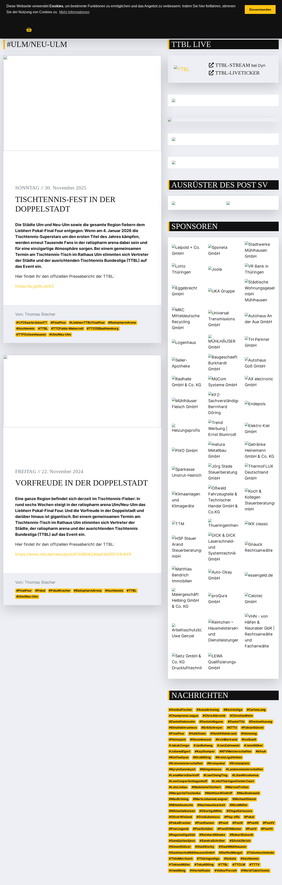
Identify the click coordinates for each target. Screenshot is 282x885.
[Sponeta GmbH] (228, 203)
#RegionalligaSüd (182, 834)
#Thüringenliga (208, 858)
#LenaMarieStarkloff (184, 775)
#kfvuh (261, 751)
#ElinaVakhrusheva (183, 727)
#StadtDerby (204, 846)
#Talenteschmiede (260, 852)
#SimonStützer (180, 846)
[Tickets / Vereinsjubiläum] (223, 100)
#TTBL (43, 328)
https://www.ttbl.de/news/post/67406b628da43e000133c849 (73, 554)
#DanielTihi (236, 721)
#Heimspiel (177, 739)
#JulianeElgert (179, 751)
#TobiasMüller (179, 864)
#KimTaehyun (179, 757)
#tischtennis (25, 328)
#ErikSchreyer (212, 727)
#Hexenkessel (200, 739)
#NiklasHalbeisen (182, 811)
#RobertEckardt (241, 834)
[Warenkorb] (29, 30)
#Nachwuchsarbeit (211, 805)
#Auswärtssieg (208, 709)
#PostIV (269, 823)
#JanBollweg (203, 745)
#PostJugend (179, 829)
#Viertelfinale (200, 870)
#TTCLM (238, 864)
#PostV (251, 829)
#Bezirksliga (233, 709)
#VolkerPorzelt (226, 870)
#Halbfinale (197, 733)
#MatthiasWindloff (218, 793)
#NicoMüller (239, 805)
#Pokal (40, 590)
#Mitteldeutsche (181, 805)
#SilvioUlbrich (240, 840)
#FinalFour (58, 322)
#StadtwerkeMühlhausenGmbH (192, 852)
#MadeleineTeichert (206, 787)
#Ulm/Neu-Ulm (60, 334)
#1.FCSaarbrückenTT (31, 322)
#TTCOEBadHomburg (103, 328)
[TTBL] (188, 69)
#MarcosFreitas (237, 787)
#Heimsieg (249, 733)
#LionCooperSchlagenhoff (188, 781)
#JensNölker (253, 745)
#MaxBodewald (248, 793)
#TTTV (254, 864)
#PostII (237, 823)
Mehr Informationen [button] (74, 12)
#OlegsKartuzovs (239, 811)
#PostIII (252, 823)
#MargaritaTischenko (184, 793)
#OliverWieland (180, 817)
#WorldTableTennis (255, 870)
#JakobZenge (179, 745)
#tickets (230, 858)
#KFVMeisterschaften (235, 751)
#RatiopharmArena (122, 322)
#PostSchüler (203, 829)
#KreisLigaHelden (228, 757)
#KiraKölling (202, 757)
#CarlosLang (256, 709)
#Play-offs (232, 817)
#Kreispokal (216, 763)
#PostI (223, 823)
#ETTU (232, 727)
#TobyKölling (204, 864)
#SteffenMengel (230, 852)
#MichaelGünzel (244, 799)
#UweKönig (177, 870)
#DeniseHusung (260, 721)
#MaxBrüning (179, 799)
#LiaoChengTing (216, 775)
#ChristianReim (241, 715)
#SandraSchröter (212, 840)
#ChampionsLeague (183, 715)
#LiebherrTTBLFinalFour (87, 322)
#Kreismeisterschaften (186, 763)
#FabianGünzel (252, 727)
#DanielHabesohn (182, 721)
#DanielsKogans (211, 721)
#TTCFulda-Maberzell (67, 328)
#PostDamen (204, 823)
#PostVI (267, 829)
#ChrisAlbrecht (214, 715)
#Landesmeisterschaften (244, 769)
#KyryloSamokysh (182, 769)
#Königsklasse (210, 769)
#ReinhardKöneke (212, 834)
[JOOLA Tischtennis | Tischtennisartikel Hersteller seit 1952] (173, 203)
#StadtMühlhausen (232, 846)
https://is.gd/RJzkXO (34, 286)
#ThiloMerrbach (181, 858)
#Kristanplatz (240, 763)
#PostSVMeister (229, 829)
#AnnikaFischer (180, 709)
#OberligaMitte (210, 811)
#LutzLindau (178, 787)
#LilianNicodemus (245, 775)
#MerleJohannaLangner (210, 799)
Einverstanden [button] (260, 9)
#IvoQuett (249, 739)
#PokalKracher (59, 590)
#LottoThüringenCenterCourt (233, 781)
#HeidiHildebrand (223, 733)
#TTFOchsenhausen (31, 334)
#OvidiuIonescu (208, 817)
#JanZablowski (228, 745)
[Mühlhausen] (223, 162)
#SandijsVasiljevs (182, 840)
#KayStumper (205, 751)
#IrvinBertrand (226, 739)
